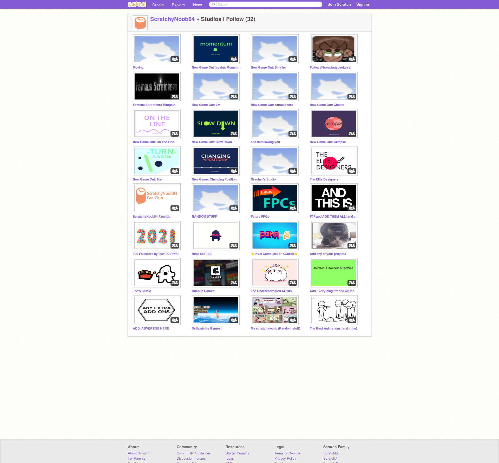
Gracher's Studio (263, 179)
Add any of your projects (328, 254)
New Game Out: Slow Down (212, 142)
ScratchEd (331, 453)
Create (158, 4)
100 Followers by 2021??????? (156, 254)
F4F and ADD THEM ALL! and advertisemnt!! (334, 216)
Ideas (197, 4)
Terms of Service (287, 453)
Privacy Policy (285, 458)
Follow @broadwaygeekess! (330, 67)
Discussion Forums (191, 458)
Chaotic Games (203, 291)
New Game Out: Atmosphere (272, 105)
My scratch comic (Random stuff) (275, 328)
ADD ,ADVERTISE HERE (151, 328)
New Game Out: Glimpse (328, 142)
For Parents (137, 458)
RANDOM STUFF (204, 216)
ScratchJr (330, 458)
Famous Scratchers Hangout (154, 105)
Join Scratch (339, 4)
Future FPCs (260, 216)
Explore (178, 4)
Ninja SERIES (202, 254)
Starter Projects (237, 453)
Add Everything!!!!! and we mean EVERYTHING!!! (334, 291)
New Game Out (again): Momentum (216, 67)
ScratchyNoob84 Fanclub (151, 216)
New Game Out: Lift (206, 105)
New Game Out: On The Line (153, 142)
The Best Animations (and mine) (333, 328)
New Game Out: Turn (148, 179)
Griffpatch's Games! (207, 328)
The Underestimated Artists (271, 291)
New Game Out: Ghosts (327, 105)
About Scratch (138, 453)
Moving (138, 67)
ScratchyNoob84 (172, 19)
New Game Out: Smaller (268, 67)
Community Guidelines (194, 453)
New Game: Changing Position (214, 179)
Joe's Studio (142, 291)
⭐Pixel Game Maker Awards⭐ (274, 254)
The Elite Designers (324, 179)
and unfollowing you (265, 142)
